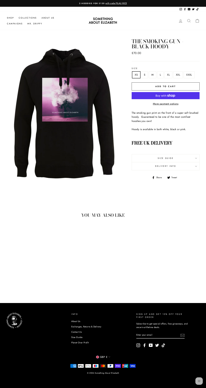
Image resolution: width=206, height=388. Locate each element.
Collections (28, 17)
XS (136, 75)
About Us (48, 17)
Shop (10, 17)
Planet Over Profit (80, 342)
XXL (178, 75)
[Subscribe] (182, 335)
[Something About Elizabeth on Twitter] (157, 345)
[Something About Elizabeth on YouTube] (151, 345)
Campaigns (15, 23)
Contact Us (76, 331)
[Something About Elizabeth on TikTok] (163, 345)
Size (135, 68)
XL (168, 75)
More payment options (165, 104)
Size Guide (166, 158)
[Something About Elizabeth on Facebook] (144, 345)
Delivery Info (165, 166)
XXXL (189, 75)
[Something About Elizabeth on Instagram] (138, 345)
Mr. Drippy (34, 23)
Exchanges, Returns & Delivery (86, 326)
